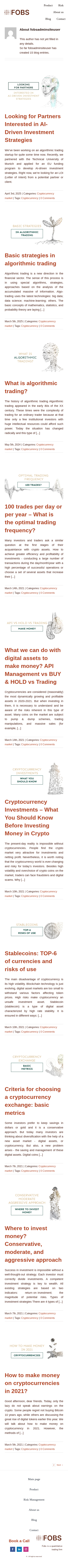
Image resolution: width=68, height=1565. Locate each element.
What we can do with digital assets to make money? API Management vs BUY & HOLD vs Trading (34, 625)
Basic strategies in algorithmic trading (34, 230)
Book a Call (19, 1541)
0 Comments (47, 198)
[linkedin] (19, 1549)
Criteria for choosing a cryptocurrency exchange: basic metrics (34, 1063)
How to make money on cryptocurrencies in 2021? (34, 1350)
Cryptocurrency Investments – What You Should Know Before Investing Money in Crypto (34, 776)
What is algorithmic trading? (34, 358)
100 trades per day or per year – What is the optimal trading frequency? (34, 481)
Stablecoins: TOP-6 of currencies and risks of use (34, 928)
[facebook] (12, 1549)
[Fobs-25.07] (16, 9)
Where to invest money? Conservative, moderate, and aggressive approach (34, 1203)
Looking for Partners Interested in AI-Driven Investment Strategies (34, 91)
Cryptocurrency (29, 198)
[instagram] (25, 1549)
